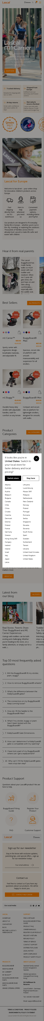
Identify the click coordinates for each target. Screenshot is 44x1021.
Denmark (8, 518)
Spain (25, 535)
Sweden (26, 539)
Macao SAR (27, 491)
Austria (7, 491)
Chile (7, 505)
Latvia (7, 562)
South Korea (27, 532)
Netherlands (27, 498)
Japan (7, 559)
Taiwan (25, 545)
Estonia (7, 522)
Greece (8, 535)
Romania (26, 515)
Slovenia (26, 529)
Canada (8, 501)
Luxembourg (28, 488)
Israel (7, 552)
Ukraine (26, 549)
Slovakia (26, 525)
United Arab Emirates (31, 552)
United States (28, 559)
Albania (7, 485)
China (7, 508)
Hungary (8, 542)
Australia (8, 488)
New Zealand (28, 501)
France (7, 529)
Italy (6, 555)
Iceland (7, 545)
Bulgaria (8, 498)
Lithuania (26, 485)
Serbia (25, 518)
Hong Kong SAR (11, 539)
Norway (26, 505)
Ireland (7, 549)
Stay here (31, 478)
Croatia (7, 512)
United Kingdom (29, 555)
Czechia (8, 515)
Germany (8, 532)
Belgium (8, 495)
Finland (7, 525)
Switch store (13, 478)
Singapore (27, 522)
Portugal (26, 512)
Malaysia (26, 495)
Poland (25, 508)
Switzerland (27, 542)
